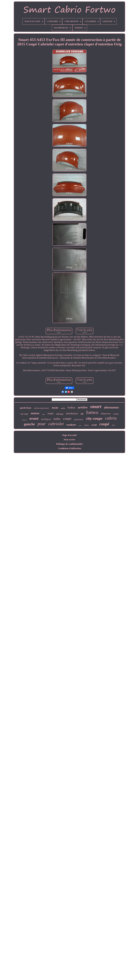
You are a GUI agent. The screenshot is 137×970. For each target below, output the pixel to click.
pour (42, 423)
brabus (71, 407)
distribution (72, 413)
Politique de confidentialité (69, 444)
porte (43, 414)
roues (50, 413)
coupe (67, 418)
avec (80, 425)
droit (113, 425)
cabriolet (56, 423)
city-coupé (24, 414)
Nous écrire (69, 439)
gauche (29, 424)
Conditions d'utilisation (69, 448)
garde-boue (25, 407)
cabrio (111, 418)
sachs (63, 408)
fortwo (92, 412)
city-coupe (94, 418)
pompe (116, 414)
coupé (104, 424)
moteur (35, 413)
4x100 (94, 425)
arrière (82, 407)
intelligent (46, 419)
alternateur (111, 407)
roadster (71, 424)
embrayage (59, 414)
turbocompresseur (41, 408)
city (82, 414)
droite (55, 407)
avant (33, 418)
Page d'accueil (69, 435)
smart (95, 406)
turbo (57, 418)
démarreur (106, 413)
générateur (78, 419)
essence (24, 420)
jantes (86, 425)
